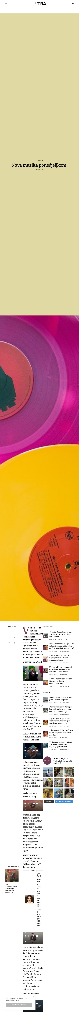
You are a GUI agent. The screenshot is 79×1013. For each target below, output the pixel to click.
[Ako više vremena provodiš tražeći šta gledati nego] (58, 772)
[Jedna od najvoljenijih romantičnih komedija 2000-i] (69, 782)
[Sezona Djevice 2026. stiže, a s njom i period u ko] (69, 793)
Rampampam (30, 687)
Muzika (39, 873)
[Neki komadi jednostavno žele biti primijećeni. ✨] (69, 772)
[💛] (58, 793)
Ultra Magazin (12, 626)
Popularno (39, 160)
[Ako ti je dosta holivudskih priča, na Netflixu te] (48, 793)
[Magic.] (48, 782)
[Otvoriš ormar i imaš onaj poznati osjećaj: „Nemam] (58, 782)
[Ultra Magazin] (39, 3)
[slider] (25, 673)
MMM (26, 690)
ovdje (16, 1000)
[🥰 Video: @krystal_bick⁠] (48, 772)
